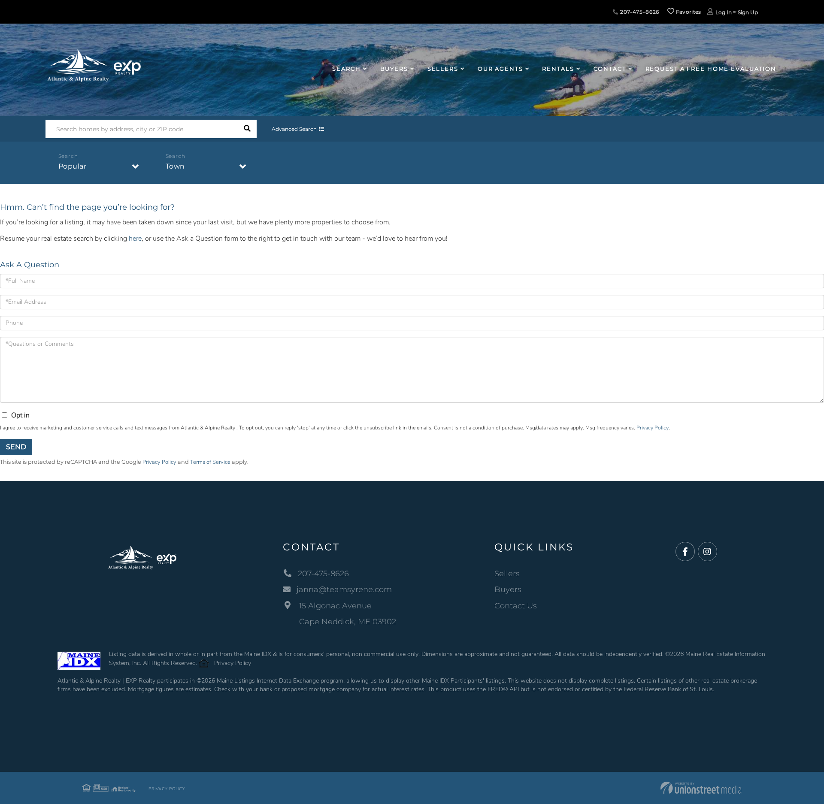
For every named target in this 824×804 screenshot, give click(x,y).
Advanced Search (294, 129)
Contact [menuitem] (610, 68)
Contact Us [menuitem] (515, 606)
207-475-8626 (638, 12)
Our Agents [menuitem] (500, 68)
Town (175, 166)
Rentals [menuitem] (558, 68)
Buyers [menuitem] (394, 68)
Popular (72, 166)
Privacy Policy (652, 427)
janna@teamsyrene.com (344, 589)
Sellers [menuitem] (442, 68)
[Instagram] (707, 552)
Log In (723, 12)
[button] (247, 129)
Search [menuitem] (346, 68)
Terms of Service (210, 462)
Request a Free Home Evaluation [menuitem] (710, 68)
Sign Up (748, 12)
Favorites (688, 12)
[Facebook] (685, 552)
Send (16, 447)
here (135, 238)
